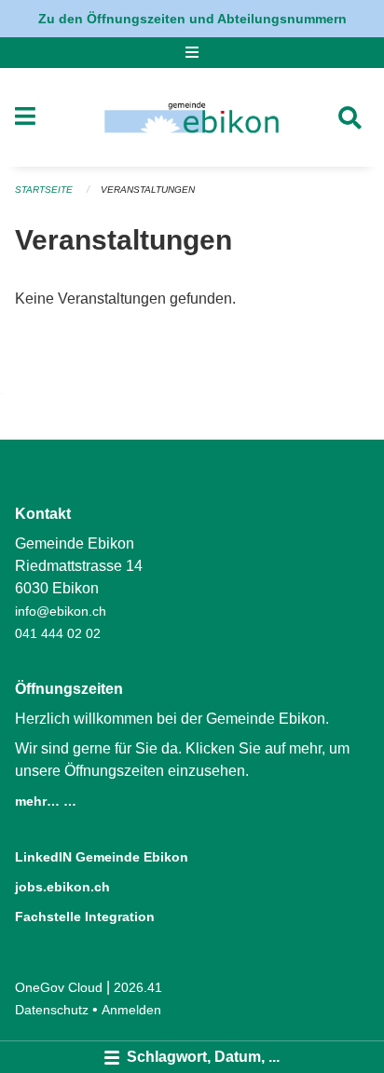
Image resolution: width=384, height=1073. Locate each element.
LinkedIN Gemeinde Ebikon (101, 856)
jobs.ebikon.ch (62, 886)
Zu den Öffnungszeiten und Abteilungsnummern (192, 18)
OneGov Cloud (59, 987)
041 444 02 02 (58, 633)
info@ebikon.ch (60, 611)
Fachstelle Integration (85, 916)
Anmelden (131, 1009)
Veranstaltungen (148, 189)
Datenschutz (52, 1009)
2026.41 (138, 987)
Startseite (44, 189)
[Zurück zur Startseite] (191, 117)
